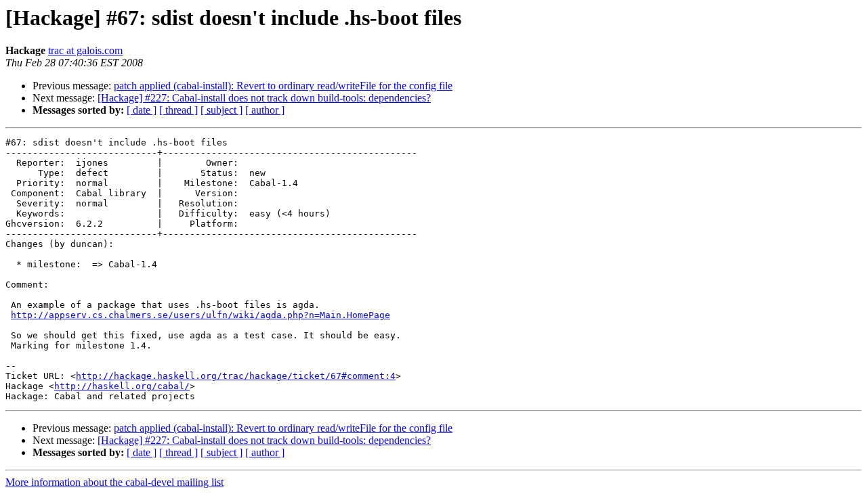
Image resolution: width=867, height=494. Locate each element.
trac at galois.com (85, 50)
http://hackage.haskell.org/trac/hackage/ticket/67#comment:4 (236, 376)
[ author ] (264, 110)
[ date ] (141, 110)
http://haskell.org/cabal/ (122, 386)
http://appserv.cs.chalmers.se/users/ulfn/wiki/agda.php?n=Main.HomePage (200, 315)
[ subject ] (221, 110)
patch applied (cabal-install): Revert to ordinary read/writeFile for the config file (283, 85)
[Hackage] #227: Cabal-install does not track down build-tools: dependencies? (264, 98)
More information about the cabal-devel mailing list (114, 482)
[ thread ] (178, 110)
